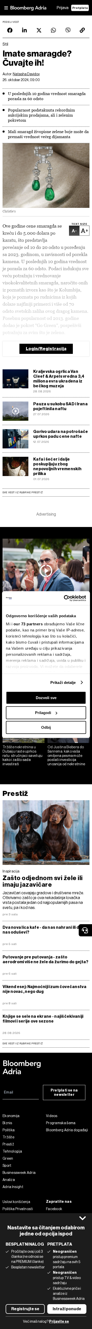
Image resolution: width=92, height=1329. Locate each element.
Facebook (54, 1209)
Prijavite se (59, 1321)
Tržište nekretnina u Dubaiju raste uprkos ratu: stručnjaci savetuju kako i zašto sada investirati (23, 755)
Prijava (62, 7)
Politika (9, 1130)
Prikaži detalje (63, 682)
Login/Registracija (46, 348)
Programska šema (61, 1123)
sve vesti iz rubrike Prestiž (23, 1043)
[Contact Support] (85, 930)
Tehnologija (12, 1151)
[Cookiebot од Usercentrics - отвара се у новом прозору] (65, 598)
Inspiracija (11, 871)
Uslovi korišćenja (16, 1202)
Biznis (7, 1123)
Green (8, 1158)
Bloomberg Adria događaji (67, 1130)
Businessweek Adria (19, 1173)
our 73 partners (28, 624)
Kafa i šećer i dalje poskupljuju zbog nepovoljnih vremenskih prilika (57, 466)
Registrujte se (25, 1308)
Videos (51, 1116)
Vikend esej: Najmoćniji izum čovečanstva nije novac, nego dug (44, 989)
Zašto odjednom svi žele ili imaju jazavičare (43, 881)
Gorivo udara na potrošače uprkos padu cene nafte (60, 434)
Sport (7, 1165)
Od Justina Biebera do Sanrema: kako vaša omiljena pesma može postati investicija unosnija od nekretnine (66, 755)
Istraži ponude (67, 1308)
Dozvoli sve (46, 698)
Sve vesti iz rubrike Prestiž (23, 492)
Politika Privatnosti (18, 1209)
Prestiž (15, 793)
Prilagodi (43, 713)
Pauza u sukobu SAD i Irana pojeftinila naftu (60, 406)
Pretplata (80, 8)
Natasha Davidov (26, 74)
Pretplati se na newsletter (64, 1092)
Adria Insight (13, 1187)
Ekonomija (11, 1116)
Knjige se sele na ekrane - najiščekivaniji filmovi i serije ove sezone (43, 1019)
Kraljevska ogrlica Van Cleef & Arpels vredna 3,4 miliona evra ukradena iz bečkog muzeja (59, 378)
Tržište (8, 1137)
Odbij (46, 727)
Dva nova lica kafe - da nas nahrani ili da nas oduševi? (42, 930)
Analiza (9, 1180)
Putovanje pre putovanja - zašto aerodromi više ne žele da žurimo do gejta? (45, 959)
